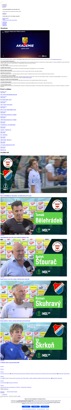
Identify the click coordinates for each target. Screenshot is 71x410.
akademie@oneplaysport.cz (57, 59)
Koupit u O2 (4, 13)
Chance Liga (4, 21)
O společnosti (4, 394)
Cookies (19, 396)
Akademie (4, 20)
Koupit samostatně (5, 18)
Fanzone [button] (3, 19)
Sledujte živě (4, 25)
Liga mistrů (4, 23)
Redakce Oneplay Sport (10, 20)
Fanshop (15, 20)
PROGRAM (4, 4)
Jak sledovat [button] (4, 6)
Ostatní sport (4, 24)
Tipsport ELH (4, 22)
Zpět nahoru (2, 392)
